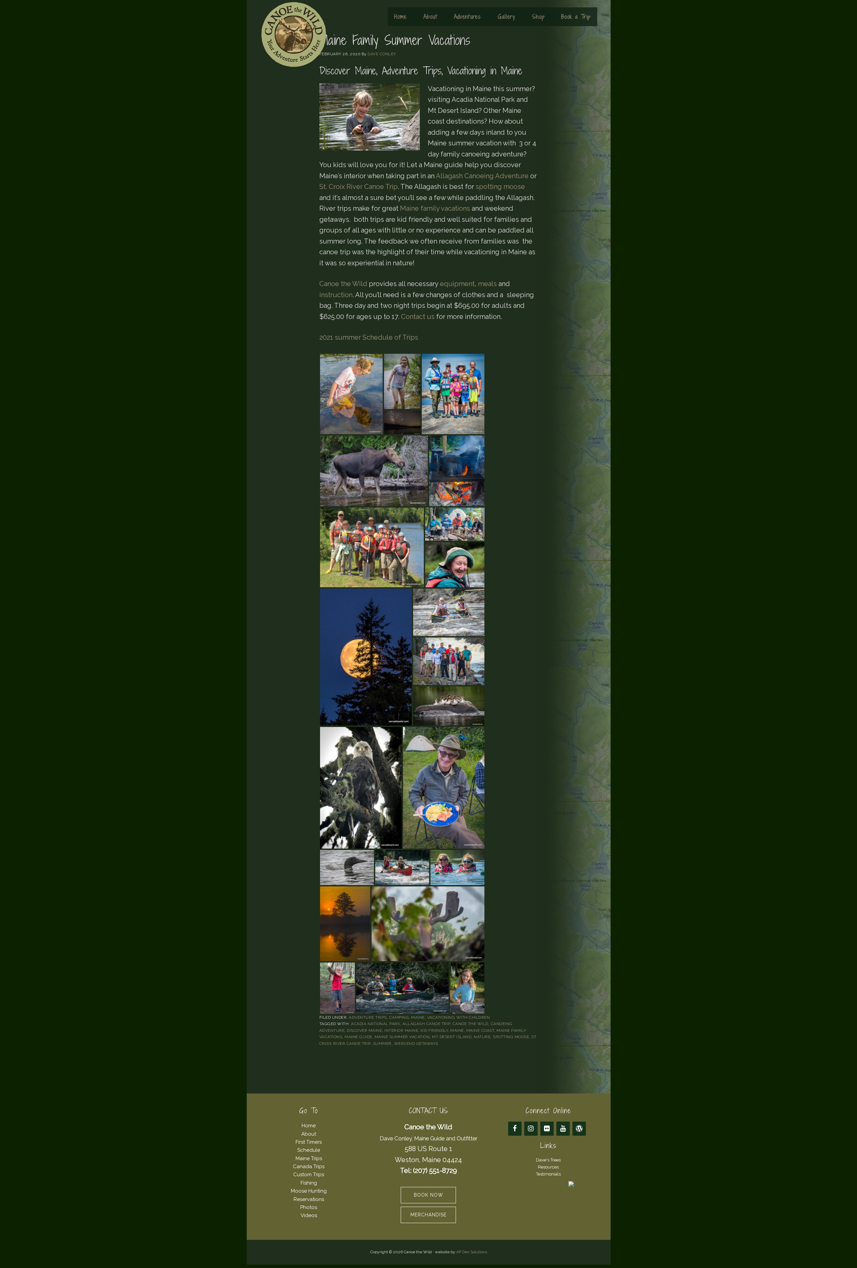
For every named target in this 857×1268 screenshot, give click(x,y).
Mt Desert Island (451, 1037)
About (308, 1134)
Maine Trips (309, 1158)
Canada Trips (308, 1166)
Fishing (309, 1183)
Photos (308, 1207)
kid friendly (434, 1030)
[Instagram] (531, 1129)
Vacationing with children (458, 1017)
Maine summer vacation (402, 1037)
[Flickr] (547, 1129)
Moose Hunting (309, 1191)
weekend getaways (416, 1043)
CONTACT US (428, 1111)
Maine (418, 1017)
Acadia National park (375, 1023)
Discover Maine (364, 1030)
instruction (336, 295)
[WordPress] (579, 1129)
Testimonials (548, 1174)
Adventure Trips (368, 1017)
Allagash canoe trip (426, 1023)
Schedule (308, 1150)
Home (309, 1126)
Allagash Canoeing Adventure (482, 176)
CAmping (399, 1017)
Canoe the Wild (293, 34)
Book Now (428, 1195)
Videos (309, 1215)
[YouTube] (563, 1129)
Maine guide (358, 1037)
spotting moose (500, 187)
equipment (457, 284)
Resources (548, 1167)
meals (487, 284)
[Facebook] (515, 1129)
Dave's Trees (548, 1159)
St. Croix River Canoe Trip (358, 187)
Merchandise (428, 1214)
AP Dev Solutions (471, 1252)
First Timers (309, 1142)
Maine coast (480, 1030)
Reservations (309, 1199)
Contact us (418, 317)
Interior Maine (401, 1030)
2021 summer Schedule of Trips (368, 337)
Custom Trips (308, 1175)
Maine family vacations (435, 208)
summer (382, 1043)
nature (482, 1037)
